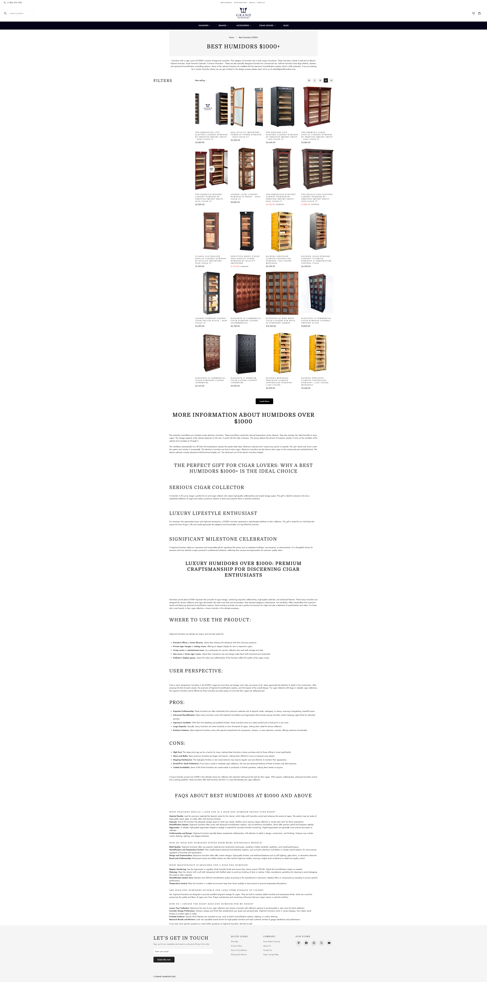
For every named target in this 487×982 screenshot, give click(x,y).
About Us (267, 945)
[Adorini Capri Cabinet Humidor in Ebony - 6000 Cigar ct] (247, 169)
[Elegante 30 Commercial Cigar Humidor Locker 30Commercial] (247, 293)
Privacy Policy (236, 945)
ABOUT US (253, 3)
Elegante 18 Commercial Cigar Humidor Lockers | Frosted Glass (316, 320)
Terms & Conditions (239, 950)
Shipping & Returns (239, 954)
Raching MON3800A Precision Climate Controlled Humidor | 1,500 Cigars (279, 381)
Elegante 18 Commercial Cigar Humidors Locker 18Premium (210, 380)
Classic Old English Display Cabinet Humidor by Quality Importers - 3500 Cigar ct (210, 259)
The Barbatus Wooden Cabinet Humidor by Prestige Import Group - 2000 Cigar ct (210, 198)
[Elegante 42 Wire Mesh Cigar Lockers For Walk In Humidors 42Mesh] (282, 293)
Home (231, 37)
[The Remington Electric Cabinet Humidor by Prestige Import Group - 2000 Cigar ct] (282, 169)
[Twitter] (321, 943)
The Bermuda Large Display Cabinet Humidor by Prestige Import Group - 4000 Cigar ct (317, 136)
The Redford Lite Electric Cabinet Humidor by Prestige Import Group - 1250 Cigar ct (282, 136)
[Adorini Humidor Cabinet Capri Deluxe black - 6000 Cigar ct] (211, 293)
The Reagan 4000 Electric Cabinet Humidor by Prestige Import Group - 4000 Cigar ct (317, 198)
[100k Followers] (314, 943)
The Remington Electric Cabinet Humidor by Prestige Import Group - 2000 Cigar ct (281, 198)
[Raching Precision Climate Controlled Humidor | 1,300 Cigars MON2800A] (317, 352)
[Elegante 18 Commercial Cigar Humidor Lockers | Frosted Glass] (317, 293)
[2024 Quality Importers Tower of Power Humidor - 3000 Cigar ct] (247, 107)
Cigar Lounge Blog (271, 954)
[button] (479, 13)
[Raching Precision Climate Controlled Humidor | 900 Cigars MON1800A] (282, 231)
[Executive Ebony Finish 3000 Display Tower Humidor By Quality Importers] (247, 231)
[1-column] (309, 80)
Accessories (242, 25)
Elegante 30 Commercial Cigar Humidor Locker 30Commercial (246, 320)
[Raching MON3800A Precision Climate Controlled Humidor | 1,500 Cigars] (282, 352)
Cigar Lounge (266, 25)
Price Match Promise (271, 941)
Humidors (203, 25)
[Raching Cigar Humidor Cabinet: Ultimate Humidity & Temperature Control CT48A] (317, 231)
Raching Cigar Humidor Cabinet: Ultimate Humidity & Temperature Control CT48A (316, 259)
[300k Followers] (306, 943)
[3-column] (320, 80)
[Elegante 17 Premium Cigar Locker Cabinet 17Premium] (247, 352)
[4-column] (326, 80)
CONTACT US (261, 3)
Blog (286, 25)
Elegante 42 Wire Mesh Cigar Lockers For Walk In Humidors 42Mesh (280, 320)
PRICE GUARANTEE (227, 3)
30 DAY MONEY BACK (241, 3)
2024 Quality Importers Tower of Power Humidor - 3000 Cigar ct (246, 135)
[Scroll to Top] (482, 968)
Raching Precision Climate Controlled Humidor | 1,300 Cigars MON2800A (315, 381)
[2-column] (314, 80)
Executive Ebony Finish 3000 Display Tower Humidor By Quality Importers (245, 259)
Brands (222, 25)
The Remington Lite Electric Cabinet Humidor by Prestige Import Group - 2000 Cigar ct (211, 136)
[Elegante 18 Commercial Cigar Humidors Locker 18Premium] (211, 352)
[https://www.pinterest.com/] (299, 943)
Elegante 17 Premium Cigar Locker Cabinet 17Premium (244, 380)
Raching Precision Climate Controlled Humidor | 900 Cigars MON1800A (278, 259)
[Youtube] (329, 943)
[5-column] (331, 80)
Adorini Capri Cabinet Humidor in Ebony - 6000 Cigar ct (245, 197)
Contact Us (267, 950)
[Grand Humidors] (243, 13)
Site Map (234, 941)
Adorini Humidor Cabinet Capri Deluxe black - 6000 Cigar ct (211, 320)
